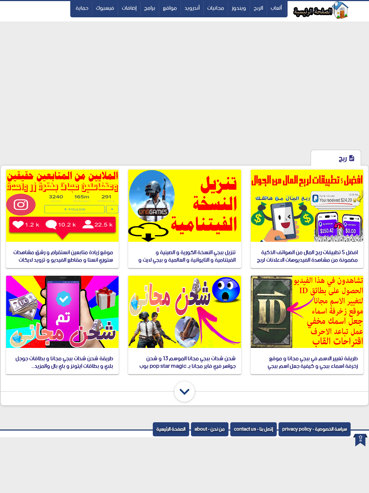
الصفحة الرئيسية (171, 429)
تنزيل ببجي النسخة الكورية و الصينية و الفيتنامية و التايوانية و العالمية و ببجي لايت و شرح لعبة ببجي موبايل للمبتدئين (187, 260)
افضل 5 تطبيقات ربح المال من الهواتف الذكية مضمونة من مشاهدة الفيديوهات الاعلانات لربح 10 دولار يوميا (307, 260)
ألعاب (276, 8)
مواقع (170, 8)
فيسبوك (105, 8)
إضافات (129, 8)
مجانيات (215, 8)
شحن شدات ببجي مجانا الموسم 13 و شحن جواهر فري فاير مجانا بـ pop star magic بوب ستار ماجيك (187, 366)
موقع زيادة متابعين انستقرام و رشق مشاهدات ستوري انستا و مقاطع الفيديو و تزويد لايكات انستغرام (63, 260)
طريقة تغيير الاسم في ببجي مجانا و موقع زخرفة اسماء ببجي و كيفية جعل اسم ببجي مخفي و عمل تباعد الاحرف (313, 366)
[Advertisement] (184, 94)
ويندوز (239, 8)
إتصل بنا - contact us (253, 429)
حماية (82, 8)
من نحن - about (210, 429)
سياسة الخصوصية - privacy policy (314, 429)
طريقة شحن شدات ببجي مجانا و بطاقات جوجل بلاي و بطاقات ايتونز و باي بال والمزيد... (64, 362)
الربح (258, 8)
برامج (149, 8)
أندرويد (192, 8)
